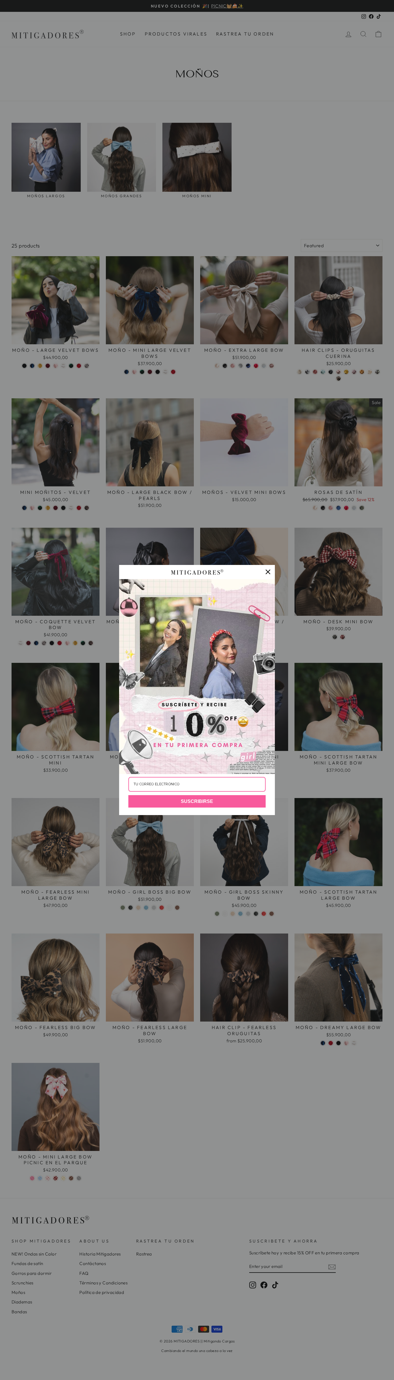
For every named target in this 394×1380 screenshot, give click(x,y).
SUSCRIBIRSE (197, 801)
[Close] (268, 572)
